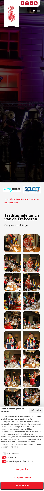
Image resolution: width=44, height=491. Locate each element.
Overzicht (37, 410)
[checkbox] (10, 453)
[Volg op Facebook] (22, 3)
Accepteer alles (22, 485)
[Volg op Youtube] (31, 3)
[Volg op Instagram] (27, 3)
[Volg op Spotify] (36, 3)
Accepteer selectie (22, 477)
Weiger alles (22, 469)
